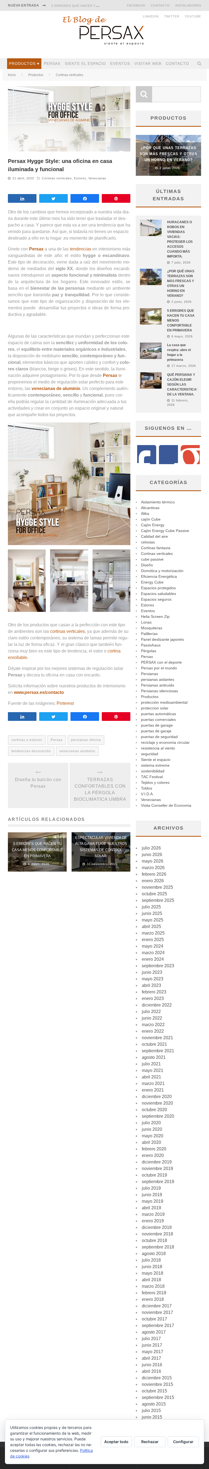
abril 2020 (151, 1142)
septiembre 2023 (158, 965)
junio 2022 (152, 1018)
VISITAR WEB (147, 63)
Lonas (146, 622)
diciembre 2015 (157, 1378)
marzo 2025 (153, 933)
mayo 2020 (152, 1136)
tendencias (80, 249)
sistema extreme (155, 765)
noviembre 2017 (157, 1312)
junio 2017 (152, 1345)
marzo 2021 (153, 1083)
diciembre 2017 (157, 1306)
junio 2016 (152, 1364)
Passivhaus (151, 645)
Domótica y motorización (162, 571)
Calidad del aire (154, 536)
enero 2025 (153, 939)
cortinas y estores (26, 740)
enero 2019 (153, 1221)
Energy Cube (152, 582)
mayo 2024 (152, 946)
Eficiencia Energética (159, 576)
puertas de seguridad (159, 736)
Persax (52, 63)
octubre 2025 (154, 893)
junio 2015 (152, 1417)
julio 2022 (151, 1011)
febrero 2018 (154, 1292)
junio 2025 (152, 913)
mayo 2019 (152, 1201)
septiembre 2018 (158, 1247)
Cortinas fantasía (155, 548)
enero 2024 (153, 959)
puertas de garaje (156, 731)
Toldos (146, 788)
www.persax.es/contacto (39, 692)
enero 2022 (153, 1031)
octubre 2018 (154, 1240)
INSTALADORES (188, 5)
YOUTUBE (193, 16)
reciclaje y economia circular (165, 742)
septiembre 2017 (158, 1325)
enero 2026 (153, 880)
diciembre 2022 (157, 1005)
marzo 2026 (153, 867)
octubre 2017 (154, 1319)
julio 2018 (151, 1260)
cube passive (152, 559)
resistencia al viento (158, 748)
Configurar (183, 1441)
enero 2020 (153, 1155)
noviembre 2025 (157, 887)
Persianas (149, 674)
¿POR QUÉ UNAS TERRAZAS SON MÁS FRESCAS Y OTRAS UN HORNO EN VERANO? (168, 154)
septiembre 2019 (158, 1181)
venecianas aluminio (77, 751)
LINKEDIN (151, 16)
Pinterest (65, 703)
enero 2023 (153, 998)
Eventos (120, 63)
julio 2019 (151, 1188)
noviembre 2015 (157, 1384)
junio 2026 (152, 854)
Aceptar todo (116, 1441)
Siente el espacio (85, 63)
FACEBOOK (136, 5)
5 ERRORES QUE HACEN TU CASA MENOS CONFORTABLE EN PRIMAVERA (37, 850)
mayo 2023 (152, 979)
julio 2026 (151, 848)
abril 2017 (151, 1358)
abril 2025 (151, 926)
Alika (145, 513)
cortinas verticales (67, 631)
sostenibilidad (152, 771)
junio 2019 (152, 1194)
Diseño (147, 565)
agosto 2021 (154, 1057)
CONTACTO (160, 5)
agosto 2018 (154, 1253)
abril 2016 (151, 1371)
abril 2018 (151, 1279)
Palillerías (149, 633)
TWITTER (171, 16)
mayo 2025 (152, 920)
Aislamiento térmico (158, 502)
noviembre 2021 (157, 1037)
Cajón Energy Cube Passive (165, 530)
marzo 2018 (153, 1286)
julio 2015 (151, 1410)
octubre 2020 (154, 1109)
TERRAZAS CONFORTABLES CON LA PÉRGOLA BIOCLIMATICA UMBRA (100, 789)
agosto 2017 (154, 1332)
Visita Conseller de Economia (166, 805)
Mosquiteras (151, 628)
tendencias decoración (31, 751)
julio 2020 (151, 1122)
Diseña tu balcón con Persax (38, 782)
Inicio (12, 75)
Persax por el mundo (159, 668)
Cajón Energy (152, 525)
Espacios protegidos (158, 588)
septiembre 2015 (158, 1397)
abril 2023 (151, 985)
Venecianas (97, 178)
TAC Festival (152, 777)
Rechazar (150, 1441)
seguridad (149, 754)
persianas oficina (86, 740)
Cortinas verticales (57, 178)
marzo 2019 (153, 1214)
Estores (80, 178)
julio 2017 (151, 1338)
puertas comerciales (158, 719)
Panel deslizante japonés (162, 639)
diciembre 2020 (157, 1096)
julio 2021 (151, 1064)
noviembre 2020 (157, 1103)
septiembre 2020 (158, 1116)
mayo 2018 (152, 1273)
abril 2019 (151, 1207)
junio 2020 (152, 1129)
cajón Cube (151, 519)
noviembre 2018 (157, 1234)
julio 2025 (151, 907)
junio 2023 (152, 972)
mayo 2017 (152, 1351)
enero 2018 (153, 1299)
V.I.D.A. (147, 794)
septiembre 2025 (158, 900)
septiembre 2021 (158, 1050)
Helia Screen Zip (155, 616)
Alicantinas (150, 508)
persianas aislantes (157, 679)
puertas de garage (157, 725)
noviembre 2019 (157, 1168)
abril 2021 (151, 1077)
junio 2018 (152, 1266)
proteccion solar (154, 708)
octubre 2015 (154, 1391)
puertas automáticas (158, 714)
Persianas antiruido (157, 685)
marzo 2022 (153, 1024)
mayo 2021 (152, 1070)
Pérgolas (148, 651)
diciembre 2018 (157, 1227)
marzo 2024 (153, 952)
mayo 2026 (152, 861)
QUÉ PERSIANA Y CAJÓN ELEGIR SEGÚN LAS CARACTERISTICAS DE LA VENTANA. (183, 384)
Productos (22, 63)
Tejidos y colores (155, 782)
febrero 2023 (154, 992)
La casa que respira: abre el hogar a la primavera (99, 10)
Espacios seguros (156, 599)
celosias (148, 542)
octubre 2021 (154, 1044)
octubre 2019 (154, 1175)
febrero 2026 (154, 874)
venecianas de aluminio (56, 388)
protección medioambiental (164, 702)
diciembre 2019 (157, 1162)
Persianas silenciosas (159, 691)
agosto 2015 (154, 1404)
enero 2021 (153, 1090)
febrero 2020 (154, 1149)
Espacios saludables (158, 593)
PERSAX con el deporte (161, 662)
